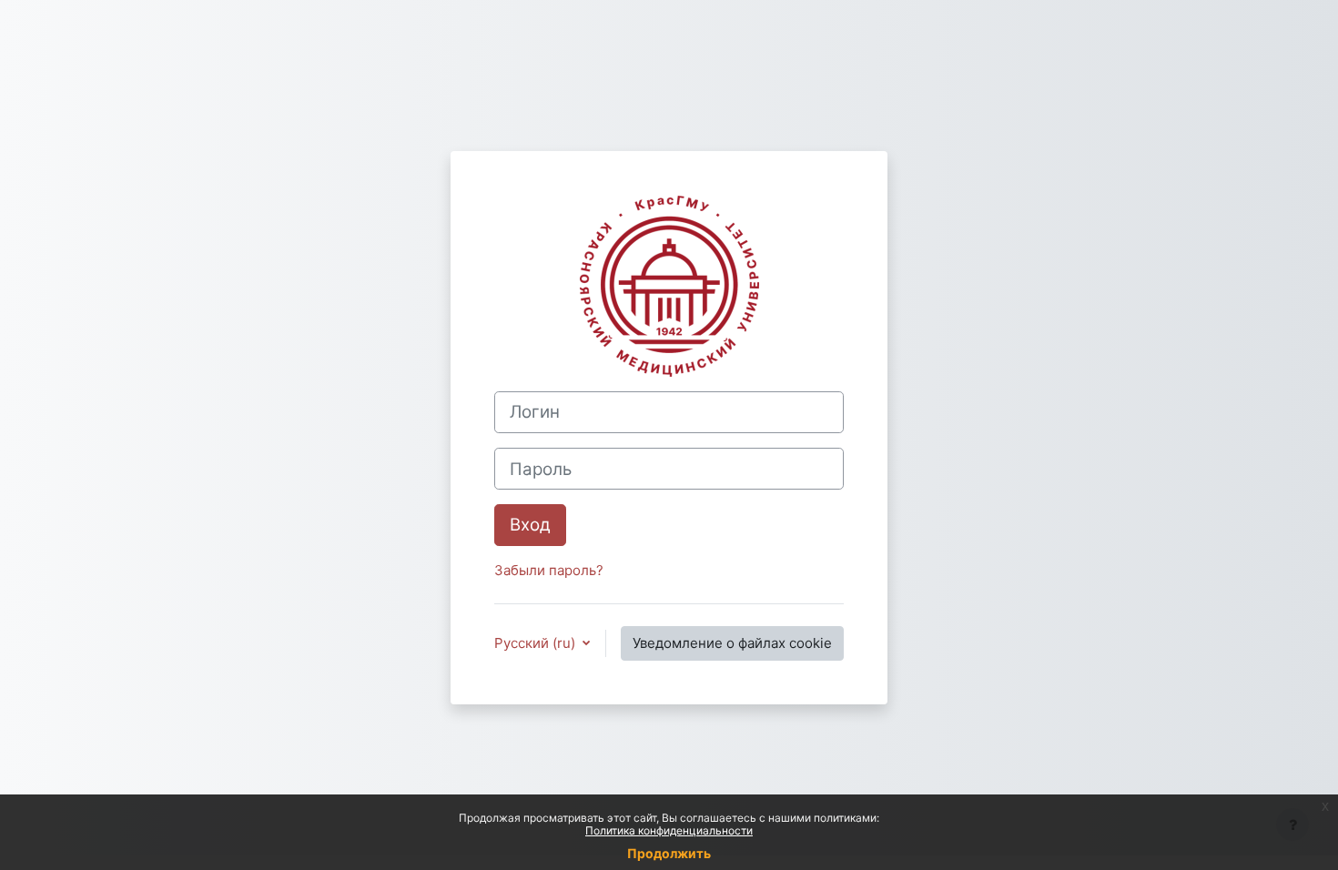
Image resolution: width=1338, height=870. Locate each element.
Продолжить (669, 853)
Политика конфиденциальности (669, 830)
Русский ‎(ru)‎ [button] (536, 643)
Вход (530, 524)
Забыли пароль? (548, 570)
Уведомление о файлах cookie (732, 643)
